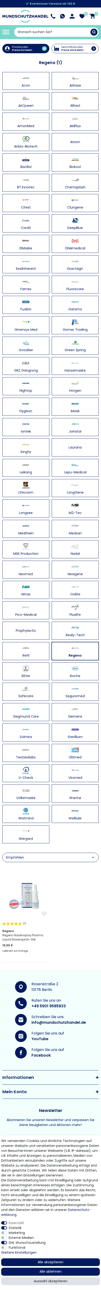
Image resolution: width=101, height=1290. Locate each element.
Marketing (17, 1232)
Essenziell (16, 1223)
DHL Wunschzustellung (27, 1242)
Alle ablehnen (50, 1271)
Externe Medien (21, 1237)
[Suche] (93, 32)
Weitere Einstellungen (19, 1252)
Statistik (15, 1227)
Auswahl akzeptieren (50, 1281)
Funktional (17, 1247)
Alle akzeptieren (50, 1262)
